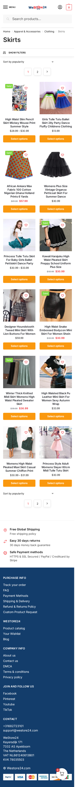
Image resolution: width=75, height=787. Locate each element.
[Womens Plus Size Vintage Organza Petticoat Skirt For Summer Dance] (56, 165)
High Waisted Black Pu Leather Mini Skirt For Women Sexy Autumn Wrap (55, 399)
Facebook (10, 693)
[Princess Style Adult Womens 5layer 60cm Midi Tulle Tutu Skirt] (56, 442)
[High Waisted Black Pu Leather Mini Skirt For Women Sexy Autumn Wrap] (56, 372)
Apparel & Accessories (27, 31)
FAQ (6, 590)
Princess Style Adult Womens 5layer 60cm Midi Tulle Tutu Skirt (55, 467)
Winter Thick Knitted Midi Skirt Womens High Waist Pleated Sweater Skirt (19, 399)
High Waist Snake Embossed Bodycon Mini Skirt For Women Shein (56, 330)
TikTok (7, 709)
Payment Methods (15, 595)
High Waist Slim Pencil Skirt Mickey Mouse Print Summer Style (19, 123)
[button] (68, 7)
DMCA (7, 666)
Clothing (49, 31)
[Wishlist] (26, 88)
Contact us (10, 661)
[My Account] (60, 7)
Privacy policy (12, 677)
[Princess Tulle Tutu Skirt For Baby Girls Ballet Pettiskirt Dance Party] (19, 235)
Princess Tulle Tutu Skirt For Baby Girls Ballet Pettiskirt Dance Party (19, 260)
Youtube (9, 704)
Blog (6, 639)
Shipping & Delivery (16, 601)
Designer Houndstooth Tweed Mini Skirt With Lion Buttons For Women (19, 330)
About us (9, 655)
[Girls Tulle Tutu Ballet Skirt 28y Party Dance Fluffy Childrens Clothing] (56, 98)
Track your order (14, 585)
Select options (19, 138)
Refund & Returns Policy (19, 606)
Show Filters (17, 52)
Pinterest (9, 699)
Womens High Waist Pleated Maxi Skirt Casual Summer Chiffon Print (19, 467)
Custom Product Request (20, 612)
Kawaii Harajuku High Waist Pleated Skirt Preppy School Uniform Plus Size (56, 262)
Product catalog (14, 628)
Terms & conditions (16, 671)
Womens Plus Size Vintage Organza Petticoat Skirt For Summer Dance (56, 191)
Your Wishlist (12, 633)
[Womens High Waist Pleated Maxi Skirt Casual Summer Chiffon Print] (19, 442)
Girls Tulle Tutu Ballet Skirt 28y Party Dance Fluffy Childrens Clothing (56, 123)
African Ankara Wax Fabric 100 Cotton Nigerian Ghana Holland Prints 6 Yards (19, 191)
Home (6, 31)
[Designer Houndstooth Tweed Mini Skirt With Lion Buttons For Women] (19, 305)
